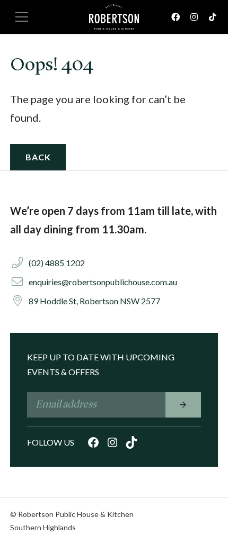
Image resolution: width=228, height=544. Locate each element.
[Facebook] (175, 17)
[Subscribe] (183, 405)
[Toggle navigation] (21, 17)
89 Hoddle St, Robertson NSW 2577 (94, 301)
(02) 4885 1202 (57, 263)
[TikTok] (212, 17)
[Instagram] (194, 17)
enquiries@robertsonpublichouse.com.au (103, 282)
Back (37, 157)
